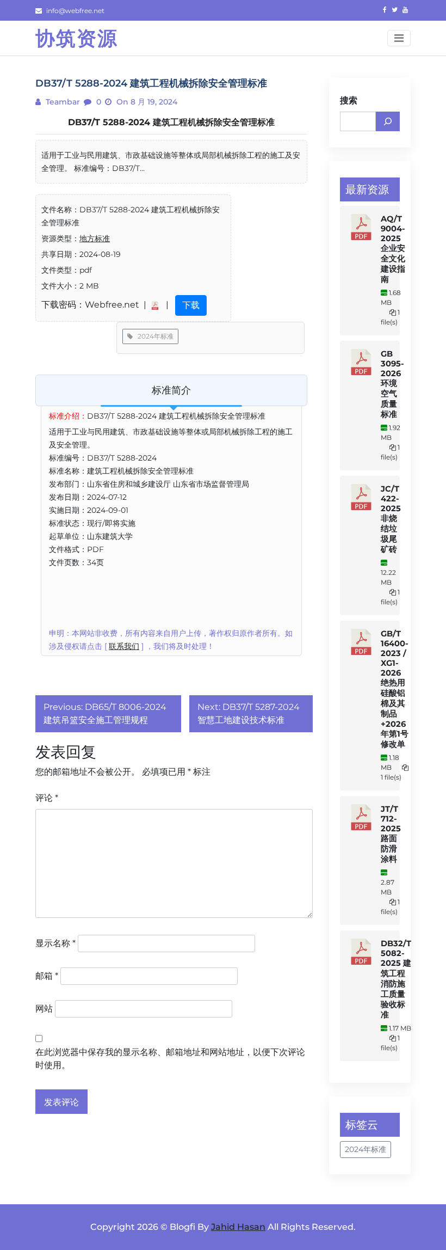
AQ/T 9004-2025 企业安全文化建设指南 (393, 249)
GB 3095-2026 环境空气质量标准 (392, 384)
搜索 (348, 100)
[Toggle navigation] (399, 38)
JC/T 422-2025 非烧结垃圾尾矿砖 (391, 519)
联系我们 (124, 646)
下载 (191, 305)
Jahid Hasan (238, 1227)
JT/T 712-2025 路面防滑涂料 (391, 834)
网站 (44, 1008)
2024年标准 (153, 336)
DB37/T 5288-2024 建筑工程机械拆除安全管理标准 (171, 122)
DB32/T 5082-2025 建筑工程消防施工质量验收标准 (396, 979)
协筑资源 (76, 38)
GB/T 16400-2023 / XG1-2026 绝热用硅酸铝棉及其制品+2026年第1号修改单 (394, 689)
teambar (62, 102)
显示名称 (55, 943)
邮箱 (46, 976)
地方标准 (94, 238)
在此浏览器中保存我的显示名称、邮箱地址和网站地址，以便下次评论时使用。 (170, 1058)
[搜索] (388, 121)
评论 (46, 798)
